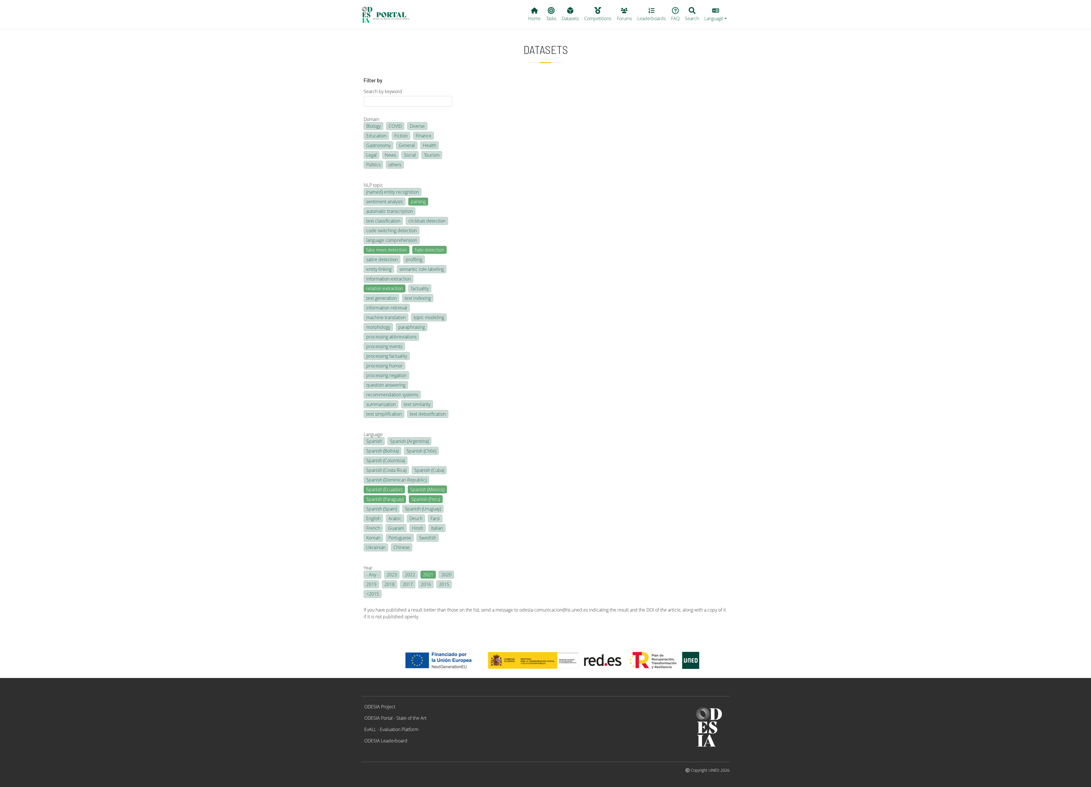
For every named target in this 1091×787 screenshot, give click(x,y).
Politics (373, 165)
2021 (428, 575)
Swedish (427, 538)
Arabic (394, 518)
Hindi (417, 528)
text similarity (417, 404)
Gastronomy (378, 145)
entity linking (379, 269)
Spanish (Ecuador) (384, 489)
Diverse (417, 126)
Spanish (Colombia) (385, 460)
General (407, 145)
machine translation (386, 317)
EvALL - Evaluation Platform (391, 729)
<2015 (372, 594)
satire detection (382, 259)
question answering (385, 385)
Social (410, 155)
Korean (373, 538)
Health (429, 145)
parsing (418, 201)
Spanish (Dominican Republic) (396, 480)
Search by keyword (383, 91)
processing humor (384, 366)
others (394, 165)
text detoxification (428, 414)
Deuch (415, 518)
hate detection (429, 250)
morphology (378, 327)
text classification (383, 221)
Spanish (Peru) (425, 499)
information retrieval (386, 308)
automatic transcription (389, 211)
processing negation (386, 375)
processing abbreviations (391, 337)
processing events (384, 346)
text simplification (384, 414)
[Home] (388, 14)
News (390, 155)
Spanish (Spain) (381, 509)
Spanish (374, 441)
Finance (423, 136)
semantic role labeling (421, 269)
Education (376, 136)
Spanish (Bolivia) (382, 451)
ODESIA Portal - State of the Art (395, 718)
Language (373, 434)
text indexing (418, 298)
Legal (371, 155)
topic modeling (429, 317)
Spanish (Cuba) (429, 470)
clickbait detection (426, 221)
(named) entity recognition (392, 192)
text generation (381, 298)
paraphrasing (411, 327)
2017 (408, 584)
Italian (437, 528)
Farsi (435, 518)
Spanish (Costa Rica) (386, 470)
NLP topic (373, 185)
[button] (716, 14)
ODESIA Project (379, 707)
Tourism (432, 155)
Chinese (401, 547)
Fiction (401, 136)
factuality (420, 288)
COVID (395, 126)
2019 (371, 584)
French (373, 528)
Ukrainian (376, 547)
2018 (389, 584)
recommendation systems (392, 395)
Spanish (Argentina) (409, 441)
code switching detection (391, 230)
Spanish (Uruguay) (423, 509)
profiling (414, 259)
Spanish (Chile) (421, 451)
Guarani (396, 528)
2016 (426, 584)
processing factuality (386, 356)
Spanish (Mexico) (427, 489)
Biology (373, 126)
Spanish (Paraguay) (384, 499)
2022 (410, 575)
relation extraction (384, 288)
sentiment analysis (384, 201)
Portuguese (399, 538)
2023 (392, 575)
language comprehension (391, 240)
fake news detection (386, 250)
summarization (381, 404)
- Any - (372, 575)
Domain (371, 119)
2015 (444, 584)
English (373, 518)
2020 (446, 575)
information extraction (388, 279)
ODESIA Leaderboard (385, 741)
